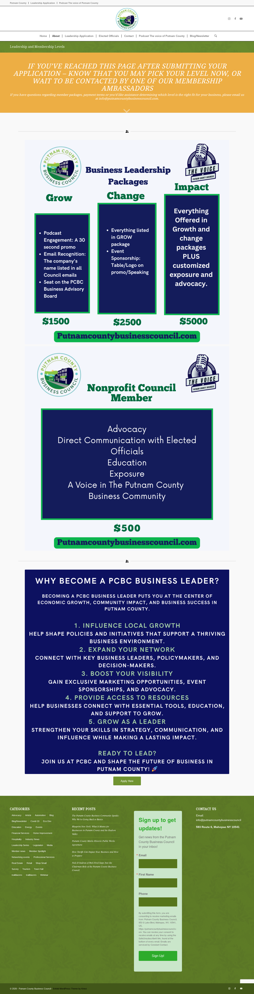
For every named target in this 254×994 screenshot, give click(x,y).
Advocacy (16, 815)
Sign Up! (158, 955)
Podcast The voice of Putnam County (78, 3)
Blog (51, 815)
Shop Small (41, 863)
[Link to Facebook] (235, 19)
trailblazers (17, 875)
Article (28, 815)
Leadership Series (20, 845)
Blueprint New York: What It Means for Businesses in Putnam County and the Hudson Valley (94, 830)
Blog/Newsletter (19, 821)
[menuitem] (19, 3)
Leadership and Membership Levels (37, 47)
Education (16, 827)
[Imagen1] (127, 18)
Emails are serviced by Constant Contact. (155, 943)
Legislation (38, 845)
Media (50, 845)
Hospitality (17, 839)
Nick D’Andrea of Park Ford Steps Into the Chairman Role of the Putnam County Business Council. (94, 866)
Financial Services (20, 833)
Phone (143, 893)
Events (39, 827)
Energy (28, 827)
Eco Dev (47, 821)
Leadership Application (43, 3)
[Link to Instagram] (229, 19)
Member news (18, 851)
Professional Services (44, 857)
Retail (29, 863)
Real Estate (17, 863)
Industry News (32, 839)
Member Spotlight (37, 851)
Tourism (26, 869)
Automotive (40, 815)
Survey (15, 869)
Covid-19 (35, 821)
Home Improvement (42, 833)
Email (142, 855)
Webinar (44, 875)
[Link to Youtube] (241, 19)
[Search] (214, 36)
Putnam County (18, 3)
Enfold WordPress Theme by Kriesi (70, 988)
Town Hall (38, 869)
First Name (146, 874)
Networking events (21, 857)
